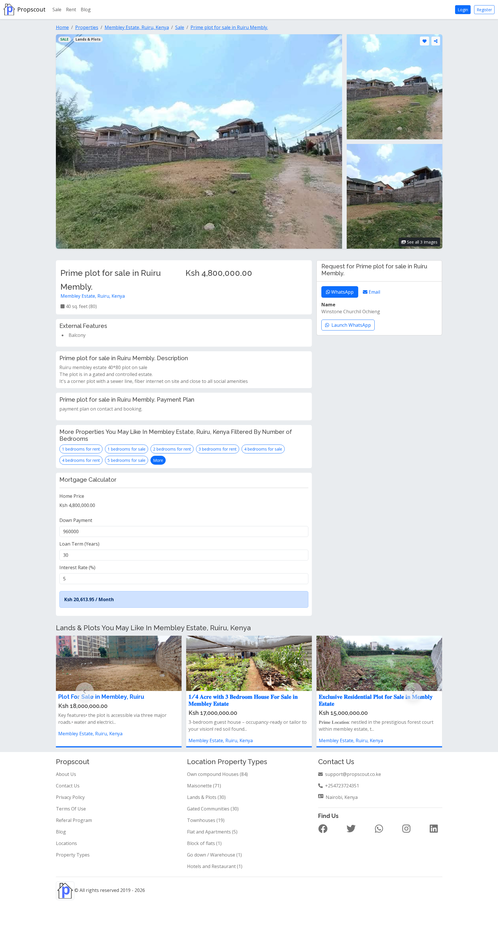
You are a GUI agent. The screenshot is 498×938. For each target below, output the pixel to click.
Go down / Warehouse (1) (214, 855)
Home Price (71, 496)
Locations (66, 843)
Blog (86, 9)
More (158, 460)
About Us (66, 774)
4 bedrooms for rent (81, 460)
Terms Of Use (71, 809)
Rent (71, 9)
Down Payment (75, 520)
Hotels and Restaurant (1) (214, 866)
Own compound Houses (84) (217, 774)
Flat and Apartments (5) (212, 832)
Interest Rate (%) (77, 567)
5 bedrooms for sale (126, 460)
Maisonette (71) (204, 786)
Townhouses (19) (206, 820)
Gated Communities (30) (213, 809)
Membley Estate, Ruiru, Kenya (93, 296)
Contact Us (68, 786)
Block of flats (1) (204, 843)
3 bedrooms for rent (218, 449)
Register (484, 9)
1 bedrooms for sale (126, 449)
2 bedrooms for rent (172, 449)
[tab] (339, 292)
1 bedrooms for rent (81, 449)
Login (463, 9)
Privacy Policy (70, 797)
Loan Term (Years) (79, 544)
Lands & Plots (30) (206, 797)
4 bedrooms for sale (263, 449)
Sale (56, 9)
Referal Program (74, 820)
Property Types (73, 855)
